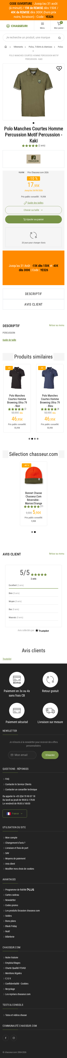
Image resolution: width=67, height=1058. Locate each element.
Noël (7, 931)
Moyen (15, 601)
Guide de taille (9, 340)
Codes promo (11, 905)
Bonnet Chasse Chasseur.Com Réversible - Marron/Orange (33, 496)
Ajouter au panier (35, 219)
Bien (14, 593)
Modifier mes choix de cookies (19, 868)
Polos (60, 47)
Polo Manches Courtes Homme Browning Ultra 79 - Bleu (50, 399)
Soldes (8, 915)
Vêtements (18, 47)
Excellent (16, 585)
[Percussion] (33, 159)
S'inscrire (50, 755)
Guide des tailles (35, 202)
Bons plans (10, 921)
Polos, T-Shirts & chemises (40, 47)
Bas (14, 609)
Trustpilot (7, 658)
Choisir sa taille (32, 210)
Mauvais (16, 617)
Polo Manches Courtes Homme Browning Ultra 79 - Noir (17, 399)
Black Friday (11, 926)
